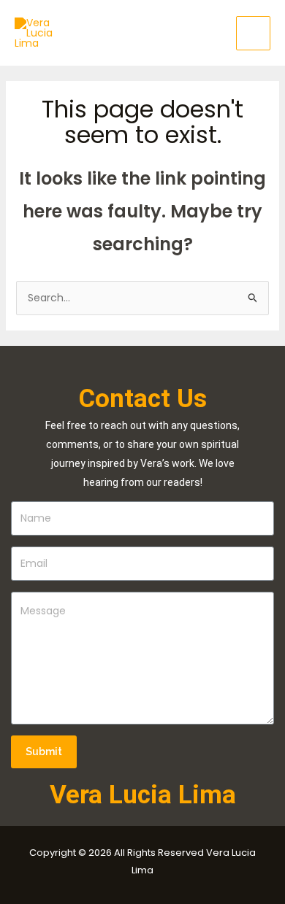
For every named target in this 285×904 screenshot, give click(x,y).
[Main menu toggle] (253, 33)
